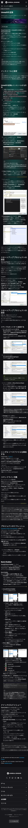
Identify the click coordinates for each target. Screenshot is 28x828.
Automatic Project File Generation (9, 528)
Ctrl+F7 (11, 456)
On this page (5, 26)
